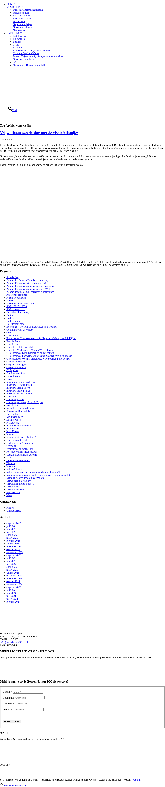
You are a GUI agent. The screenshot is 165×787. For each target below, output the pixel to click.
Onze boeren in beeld (24, 59)
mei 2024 (11, 596)
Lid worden (19, 38)
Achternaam (9, 703)
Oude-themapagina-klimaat (20, 443)
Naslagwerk (19, 30)
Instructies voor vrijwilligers (20, 382)
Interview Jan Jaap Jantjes (19, 393)
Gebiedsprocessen (15, 361)
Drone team (19, 21)
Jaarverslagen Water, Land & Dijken (31, 50)
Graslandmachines (22, 27)
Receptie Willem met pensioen (21, 451)
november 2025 (14, 546)
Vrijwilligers (12, 486)
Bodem (10, 318)
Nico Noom (12, 431)
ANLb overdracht (22, 15)
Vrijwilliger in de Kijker (18, 480)
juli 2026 (10, 526)
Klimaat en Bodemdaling (19, 411)
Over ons (11, 446)
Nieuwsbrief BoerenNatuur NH (29, 65)
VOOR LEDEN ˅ (15, 6)
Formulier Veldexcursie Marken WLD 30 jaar (29, 350)
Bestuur (17, 41)
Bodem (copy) (13, 321)
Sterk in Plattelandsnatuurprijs (28, 9)
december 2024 (14, 575)
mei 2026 (11, 532)
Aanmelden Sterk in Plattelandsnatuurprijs (27, 280)
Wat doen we (19, 36)
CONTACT (12, 4)
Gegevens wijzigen (22, 24)
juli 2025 (10, 558)
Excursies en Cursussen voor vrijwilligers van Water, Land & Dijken (41, 338)
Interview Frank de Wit (18, 387)
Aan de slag (12, 277)
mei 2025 (11, 564)
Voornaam (8, 709)
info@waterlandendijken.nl (14, 642)
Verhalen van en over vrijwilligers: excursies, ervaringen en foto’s (39, 475)
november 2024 (14, 578)
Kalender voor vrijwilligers (20, 408)
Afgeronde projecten (16, 294)
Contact (10, 332)
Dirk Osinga (12, 335)
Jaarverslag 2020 (15, 399)
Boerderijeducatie (15, 323)
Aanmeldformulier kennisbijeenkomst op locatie (30, 286)
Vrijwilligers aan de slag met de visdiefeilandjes (39, 133)
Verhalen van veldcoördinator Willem (25, 477)
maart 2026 (12, 537)
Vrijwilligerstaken (15, 489)
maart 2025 (12, 569)
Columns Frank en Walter (26, 53)
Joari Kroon (12, 405)
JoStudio (137, 779)
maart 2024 (12, 598)
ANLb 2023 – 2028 (16, 306)
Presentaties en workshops (19, 448)
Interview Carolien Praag (19, 384)
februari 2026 (13, 540)
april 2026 (11, 534)
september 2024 (14, 584)
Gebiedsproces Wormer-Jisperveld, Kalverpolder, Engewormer (38, 358)
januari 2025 (12, 572)
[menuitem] (85, 4)
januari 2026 (12, 543)
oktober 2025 (13, 549)
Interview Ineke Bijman (18, 390)
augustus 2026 (13, 523)
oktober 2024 (13, 581)
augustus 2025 (13, 555)
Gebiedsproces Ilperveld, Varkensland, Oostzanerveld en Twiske (39, 355)
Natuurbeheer (13, 428)
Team (16, 44)
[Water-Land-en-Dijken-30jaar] (24, 84)
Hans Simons (13, 376)
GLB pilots (12, 370)
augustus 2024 (13, 587)
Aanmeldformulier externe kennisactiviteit (27, 283)
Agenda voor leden (16, 297)
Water (9, 495)
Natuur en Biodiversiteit (18, 425)
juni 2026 (11, 529)
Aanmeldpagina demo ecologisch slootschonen (30, 291)
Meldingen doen (21, 12)
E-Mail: (7, 691)
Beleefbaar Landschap (17, 312)
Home (9, 379)
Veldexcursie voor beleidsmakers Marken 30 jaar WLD (34, 472)
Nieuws (10, 434)
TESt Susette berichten (18, 460)
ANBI (16, 62)
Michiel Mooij (13, 419)
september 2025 (14, 552)
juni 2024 (11, 593)
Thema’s (10, 463)
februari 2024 (13, 601)
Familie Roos (13, 341)
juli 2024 (10, 590)
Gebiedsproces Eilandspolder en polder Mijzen (30, 353)
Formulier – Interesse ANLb (20, 347)
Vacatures (18, 47)
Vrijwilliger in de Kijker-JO (20, 483)
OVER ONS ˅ (14, 33)
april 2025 (11, 566)
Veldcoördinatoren (22, 18)
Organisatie (8, 697)
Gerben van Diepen (16, 367)
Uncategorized (13, 510)
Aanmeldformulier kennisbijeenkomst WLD (28, 289)
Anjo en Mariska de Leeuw (20, 303)
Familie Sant (12, 344)
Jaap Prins (11, 396)
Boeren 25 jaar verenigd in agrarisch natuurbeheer (38, 56)
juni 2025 (11, 561)
